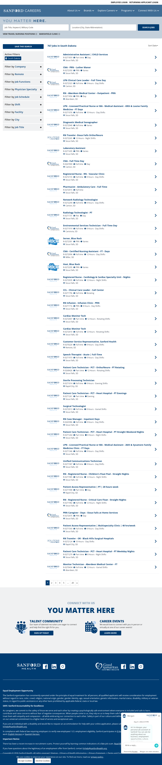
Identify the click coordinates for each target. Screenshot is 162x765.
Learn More (110, 633)
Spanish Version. (32, 734)
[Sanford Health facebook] (45, 666)
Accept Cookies (25, 760)
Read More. (119, 743)
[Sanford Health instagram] (62, 666)
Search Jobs (148, 27)
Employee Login (119, 2)
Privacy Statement (97, 753)
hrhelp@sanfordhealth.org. (15, 726)
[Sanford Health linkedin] (54, 666)
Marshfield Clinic (48, 34)
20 (73, 582)
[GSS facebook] (123, 666)
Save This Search (23, 46)
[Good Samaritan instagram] (141, 666)
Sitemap (54, 753)
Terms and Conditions (118, 753)
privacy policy (97, 757)
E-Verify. (121, 731)
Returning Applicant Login (143, 2)
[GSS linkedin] (132, 666)
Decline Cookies (43, 760)
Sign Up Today (41, 633)
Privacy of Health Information (73, 753)
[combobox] (36, 27)
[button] (23, 66)
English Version (15, 734)
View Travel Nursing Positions (19, 34)
